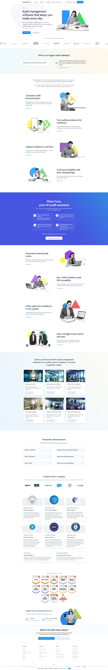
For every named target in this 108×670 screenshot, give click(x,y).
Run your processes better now (46, 638)
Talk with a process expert (62, 638)
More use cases (75, 658)
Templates (48, 2)
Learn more (65, 668)
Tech (40, 658)
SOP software (75, 654)
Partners (23, 656)
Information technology (60, 656)
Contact (69, 2)
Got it (69, 668)
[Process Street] (26, 2)
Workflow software (76, 649)
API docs (29, 652)
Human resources (59, 650)
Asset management (42, 649)
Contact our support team (62, 443)
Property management (43, 652)
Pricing (53, 2)
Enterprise (24, 654)
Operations (58, 649)
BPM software (75, 650)
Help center (24, 652)
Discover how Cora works (54, 238)
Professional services (43, 656)
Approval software (76, 656)
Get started (80, 2)
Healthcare (41, 654)
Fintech (40, 650)
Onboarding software (76, 652)
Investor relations (59, 658)
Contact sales (36, 32)
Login (74, 2)
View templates (29, 392)
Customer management (60, 654)
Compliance (58, 652)
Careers (23, 658)
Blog (23, 659)
